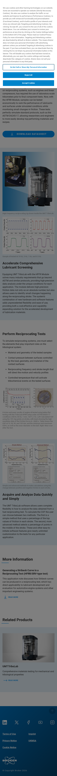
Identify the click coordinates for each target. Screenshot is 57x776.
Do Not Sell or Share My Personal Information (28, 67)
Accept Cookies (28, 83)
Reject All (28, 75)
